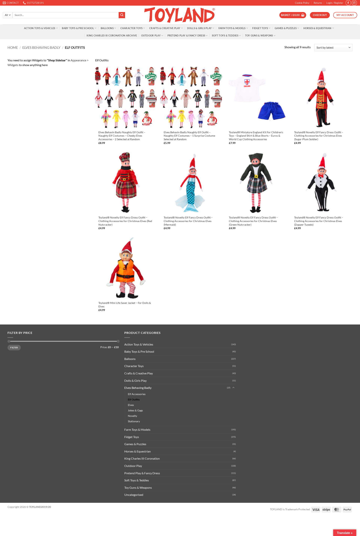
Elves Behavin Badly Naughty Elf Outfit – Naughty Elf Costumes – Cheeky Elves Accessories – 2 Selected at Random (121, 136)
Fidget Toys (260, 28)
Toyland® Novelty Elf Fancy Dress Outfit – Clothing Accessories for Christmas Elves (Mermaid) (188, 221)
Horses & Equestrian (317, 28)
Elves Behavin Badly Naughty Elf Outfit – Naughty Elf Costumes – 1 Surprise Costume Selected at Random (189, 136)
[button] (334, 2)
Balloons (107, 28)
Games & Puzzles (286, 28)
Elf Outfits (134, 399)
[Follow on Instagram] (354, 2)
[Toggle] (233, 387)
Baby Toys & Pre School (78, 28)
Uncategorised (133, 494)
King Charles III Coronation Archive (112, 35)
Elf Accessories (137, 394)
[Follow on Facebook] (348, 2)
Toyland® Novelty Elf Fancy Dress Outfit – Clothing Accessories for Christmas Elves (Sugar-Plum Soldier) (318, 136)
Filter (14, 347)
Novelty (132, 415)
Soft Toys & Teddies (225, 35)
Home (13, 47)
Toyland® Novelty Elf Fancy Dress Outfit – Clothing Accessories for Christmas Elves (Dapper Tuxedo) (318, 221)
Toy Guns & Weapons (259, 35)
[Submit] (122, 15)
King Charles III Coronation (142, 458)
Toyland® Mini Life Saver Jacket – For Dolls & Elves (124, 304)
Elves (131, 405)
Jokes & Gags (135, 410)
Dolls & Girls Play (199, 28)
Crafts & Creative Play (164, 28)
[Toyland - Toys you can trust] (180, 15)
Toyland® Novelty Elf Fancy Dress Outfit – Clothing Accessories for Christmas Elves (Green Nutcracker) (253, 221)
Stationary (134, 421)
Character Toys (131, 28)
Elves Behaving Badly (41, 47)
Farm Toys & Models (232, 28)
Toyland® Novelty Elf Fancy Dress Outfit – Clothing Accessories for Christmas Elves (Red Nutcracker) (125, 221)
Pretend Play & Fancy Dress (186, 35)
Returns (318, 2)
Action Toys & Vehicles (39, 28)
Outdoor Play (151, 35)
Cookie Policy (302, 2)
